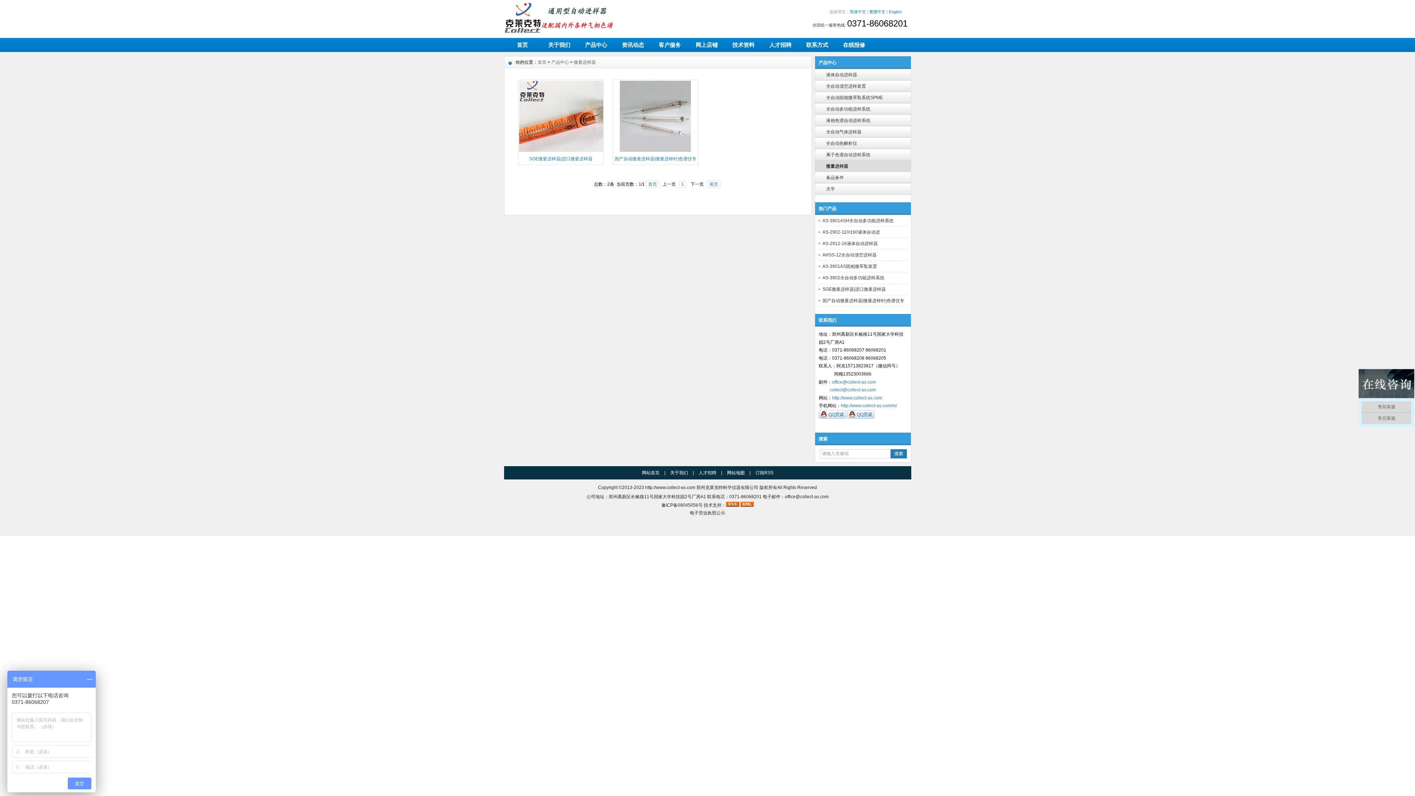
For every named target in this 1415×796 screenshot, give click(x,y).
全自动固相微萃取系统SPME (854, 97)
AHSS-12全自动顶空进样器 (849, 255)
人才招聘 (780, 45)
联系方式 (817, 45)
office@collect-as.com (854, 382)
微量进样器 (837, 166)
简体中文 (858, 12)
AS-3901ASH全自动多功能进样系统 (858, 220)
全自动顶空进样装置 (846, 86)
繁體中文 (877, 12)
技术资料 (744, 45)
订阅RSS (764, 472)
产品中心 (596, 45)
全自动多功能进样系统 (848, 109)
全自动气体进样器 (844, 132)
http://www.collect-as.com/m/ (869, 405)
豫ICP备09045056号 (682, 505)
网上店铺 (707, 45)
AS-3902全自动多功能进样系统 (853, 277)
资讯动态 (633, 45)
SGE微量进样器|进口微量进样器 (854, 289)
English (895, 12)
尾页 (713, 184)
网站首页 (651, 472)
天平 (830, 189)
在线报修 (854, 45)
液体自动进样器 (841, 74)
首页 (522, 45)
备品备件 (835, 177)
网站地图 (736, 472)
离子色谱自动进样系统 (848, 154)
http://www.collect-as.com (857, 398)
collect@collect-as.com (853, 389)
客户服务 (670, 45)
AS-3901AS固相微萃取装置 (849, 266)
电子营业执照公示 (707, 513)
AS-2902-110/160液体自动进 (851, 232)
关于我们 (559, 45)
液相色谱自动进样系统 (848, 120)
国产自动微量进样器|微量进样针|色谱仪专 (863, 300)
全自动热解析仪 (841, 143)
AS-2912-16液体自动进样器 (850, 243)
